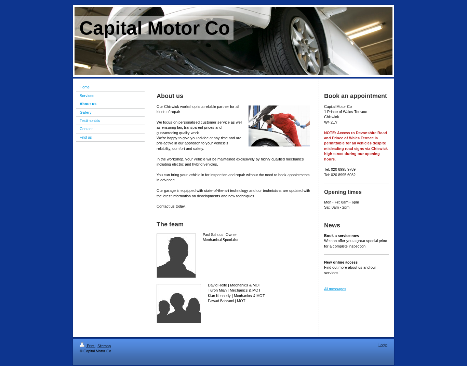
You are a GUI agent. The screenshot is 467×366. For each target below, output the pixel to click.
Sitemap (104, 346)
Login (382, 345)
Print (90, 346)
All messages (335, 289)
